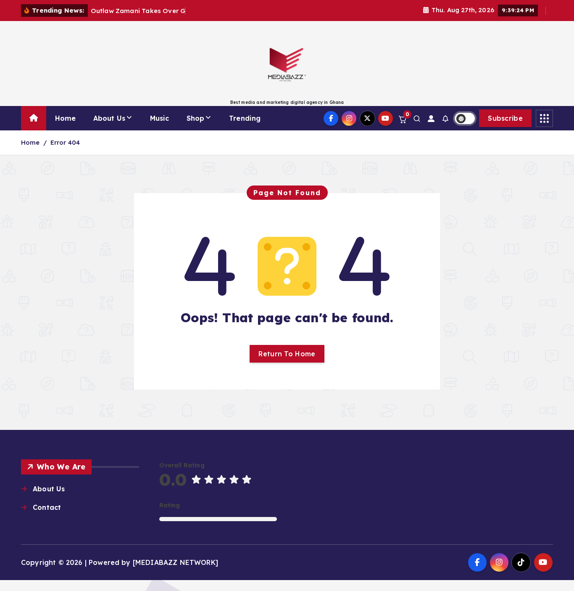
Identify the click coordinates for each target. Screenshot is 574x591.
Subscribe (505, 118)
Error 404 (65, 142)
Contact (47, 507)
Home (65, 118)
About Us (109, 118)
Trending (245, 118)
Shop (196, 118)
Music (159, 118)
